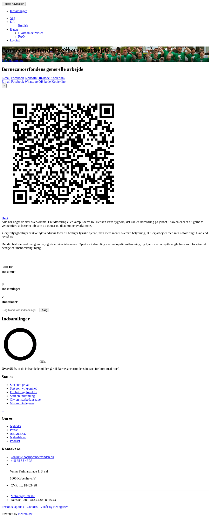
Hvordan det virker (30, 33)
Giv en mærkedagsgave (25, 399)
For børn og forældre (23, 392)
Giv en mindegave (22, 403)
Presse (14, 430)
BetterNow (25, 514)
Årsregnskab (18, 433)
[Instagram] (2, 410)
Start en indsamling (22, 396)
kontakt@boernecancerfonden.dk (32, 457)
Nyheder (15, 426)
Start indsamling (12, 60)
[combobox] (21, 310)
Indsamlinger (18, 11)
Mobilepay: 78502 (23, 496)
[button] (12, 21)
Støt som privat (19, 384)
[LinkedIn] (3, 410)
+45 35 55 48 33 (21, 460)
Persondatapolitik (13, 507)
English (23, 25)
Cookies (32, 507)
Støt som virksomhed (23, 388)
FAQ (21, 36)
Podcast (15, 441)
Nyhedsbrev (18, 437)
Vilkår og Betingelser (54, 507)
